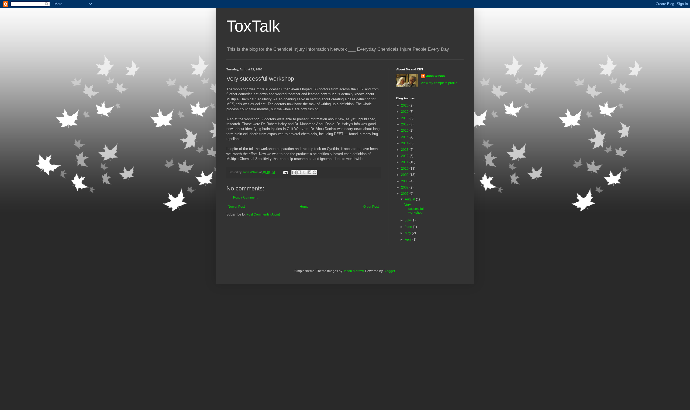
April (408, 239)
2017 (405, 124)
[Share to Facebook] (309, 172)
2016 (405, 130)
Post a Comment (245, 197)
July (408, 220)
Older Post (371, 207)
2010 (405, 168)
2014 (405, 143)
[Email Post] (285, 172)
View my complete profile (439, 83)
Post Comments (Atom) (263, 214)
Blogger (389, 271)
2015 (405, 137)
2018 (405, 118)
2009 (405, 175)
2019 (405, 112)
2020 (405, 105)
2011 (405, 162)
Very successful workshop (414, 208)
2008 (405, 181)
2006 (405, 194)
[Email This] (294, 172)
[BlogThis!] (299, 172)
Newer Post (236, 207)
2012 (405, 156)
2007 (405, 187)
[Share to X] (304, 172)
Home (304, 207)
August (410, 199)
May (408, 233)
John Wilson (435, 76)
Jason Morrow (353, 271)
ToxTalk (253, 26)
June (409, 227)
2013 (405, 150)
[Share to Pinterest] (314, 172)
